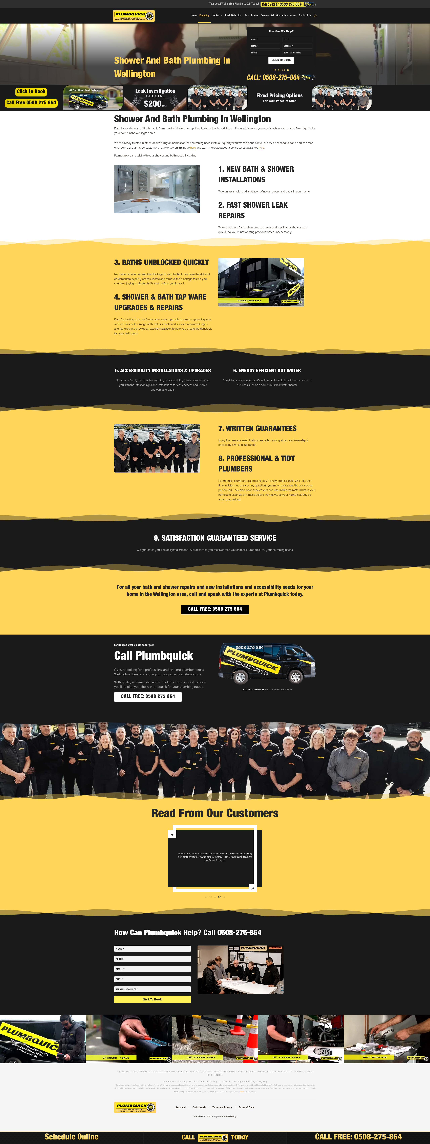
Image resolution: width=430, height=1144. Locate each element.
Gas (247, 15)
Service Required (127, 989)
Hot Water (217, 15)
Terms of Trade (246, 1107)
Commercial (267, 15)
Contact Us (305, 15)
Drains (254, 15)
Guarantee (282, 15)
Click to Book (31, 92)
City (119, 979)
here (193, 147)
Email (120, 969)
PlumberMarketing (226, 1116)
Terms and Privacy (222, 1107)
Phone (119, 958)
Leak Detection (233, 15)
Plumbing (204, 15)
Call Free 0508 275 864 (31, 103)
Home (194, 15)
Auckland (181, 1107)
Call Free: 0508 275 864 (215, 609)
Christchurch (199, 1107)
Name (120, 948)
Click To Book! (152, 999)
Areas (293, 15)
